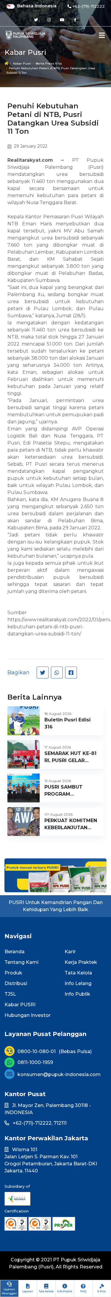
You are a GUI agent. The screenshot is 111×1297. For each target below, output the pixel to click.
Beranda (14, 951)
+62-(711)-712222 (89, 6)
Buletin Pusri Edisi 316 (67, 723)
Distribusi (15, 983)
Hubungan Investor (27, 1015)
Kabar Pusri (22, 63)
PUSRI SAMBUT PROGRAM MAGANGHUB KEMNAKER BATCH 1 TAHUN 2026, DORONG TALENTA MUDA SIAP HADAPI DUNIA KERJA (69, 791)
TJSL (10, 994)
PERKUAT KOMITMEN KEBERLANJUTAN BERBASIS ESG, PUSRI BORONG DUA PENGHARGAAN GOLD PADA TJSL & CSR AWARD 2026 (71, 824)
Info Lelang (78, 983)
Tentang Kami (21, 962)
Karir (70, 951)
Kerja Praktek (81, 962)
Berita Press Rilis (49, 63)
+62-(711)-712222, (32, 1123)
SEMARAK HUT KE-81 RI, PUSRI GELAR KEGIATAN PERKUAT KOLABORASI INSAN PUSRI (70, 757)
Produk (13, 973)
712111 (60, 1123)
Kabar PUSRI (20, 1004)
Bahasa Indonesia (37, 6)
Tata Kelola (78, 973)
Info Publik (77, 994)
